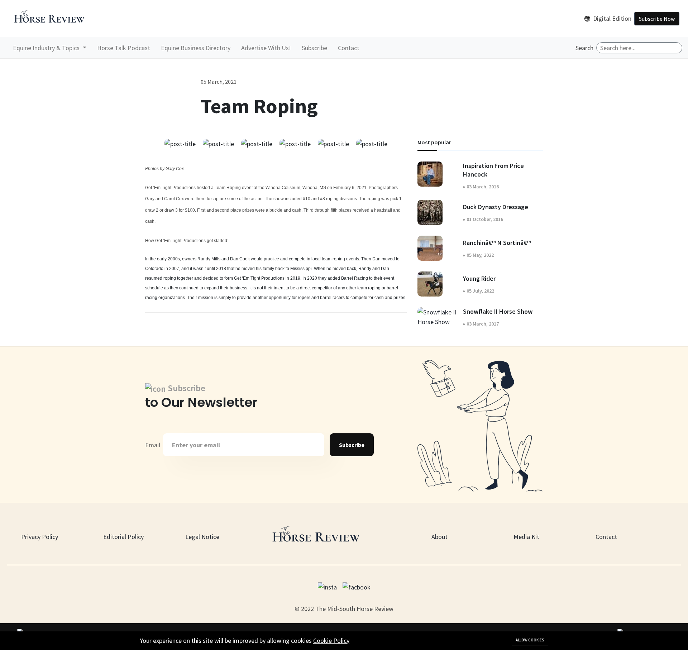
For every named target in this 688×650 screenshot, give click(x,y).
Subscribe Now (657, 18)
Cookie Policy (331, 640)
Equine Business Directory (195, 48)
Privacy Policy (39, 537)
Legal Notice (202, 537)
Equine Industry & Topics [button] (47, 48)
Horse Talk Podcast (123, 48)
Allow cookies (530, 639)
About (439, 537)
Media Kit (526, 537)
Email (152, 445)
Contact (348, 48)
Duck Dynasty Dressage (495, 207)
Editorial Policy (123, 537)
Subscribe (314, 48)
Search (584, 48)
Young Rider (479, 278)
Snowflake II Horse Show (497, 311)
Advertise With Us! (266, 48)
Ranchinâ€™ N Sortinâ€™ (497, 243)
